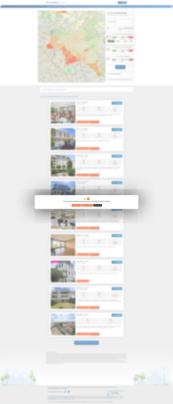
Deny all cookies (87, 205)
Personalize (97, 205)
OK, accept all (76, 205)
